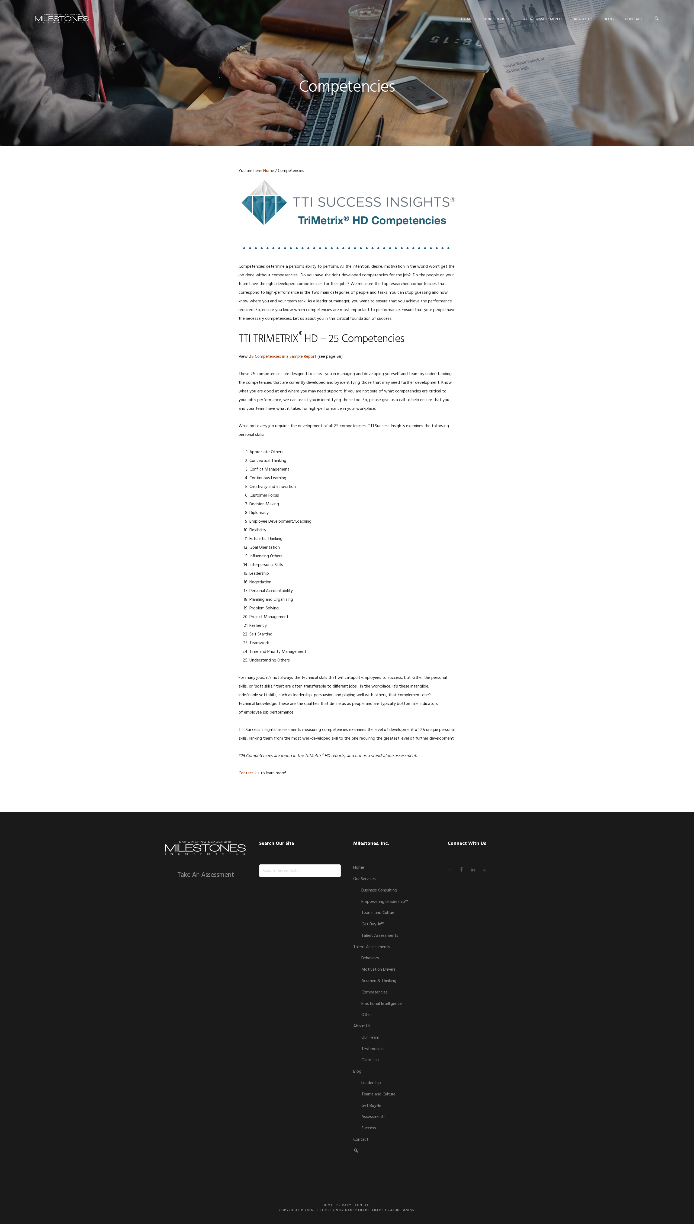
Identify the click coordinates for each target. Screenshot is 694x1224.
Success (368, 1128)
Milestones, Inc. (62, 18)
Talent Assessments (379, 935)
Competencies (374, 992)
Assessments (373, 1116)
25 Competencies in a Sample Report (282, 356)
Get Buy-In (371, 1105)
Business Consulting (379, 890)
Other (366, 1014)
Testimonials (372, 1049)
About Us (362, 1026)
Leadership (371, 1082)
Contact (360, 1139)
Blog (357, 1071)
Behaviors (370, 958)
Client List (370, 1060)
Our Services (364, 879)
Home (358, 867)
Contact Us (249, 773)
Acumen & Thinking (378, 981)
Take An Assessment (205, 875)
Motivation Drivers (378, 969)
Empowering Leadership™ (384, 901)
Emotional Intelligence (381, 1003)
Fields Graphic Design (393, 1210)
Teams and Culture (378, 912)
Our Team (370, 1037)
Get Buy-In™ (372, 924)
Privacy (343, 1205)
